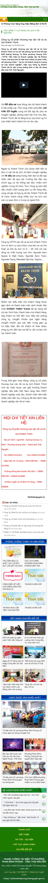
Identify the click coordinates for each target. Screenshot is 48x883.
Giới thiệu (24, 834)
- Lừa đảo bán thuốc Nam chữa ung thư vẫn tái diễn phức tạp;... (22, 811)
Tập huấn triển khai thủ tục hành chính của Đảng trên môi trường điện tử (13, 688)
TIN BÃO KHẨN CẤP (33, 584)
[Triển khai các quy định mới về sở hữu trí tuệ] (35, 652)
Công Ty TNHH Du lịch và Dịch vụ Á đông (20, 512)
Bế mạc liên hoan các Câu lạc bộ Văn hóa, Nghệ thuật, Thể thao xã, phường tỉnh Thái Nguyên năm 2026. (12, 758)
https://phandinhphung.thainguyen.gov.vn (24, 878)
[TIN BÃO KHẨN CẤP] (35, 575)
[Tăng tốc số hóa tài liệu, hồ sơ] (35, 675)
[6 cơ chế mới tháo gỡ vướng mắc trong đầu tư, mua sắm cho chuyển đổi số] (35, 628)
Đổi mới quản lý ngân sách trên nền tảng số (12, 638)
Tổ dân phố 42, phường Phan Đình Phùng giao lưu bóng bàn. (13, 779)
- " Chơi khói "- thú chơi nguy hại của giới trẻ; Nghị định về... (20, 804)
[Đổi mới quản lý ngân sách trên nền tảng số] (13, 628)
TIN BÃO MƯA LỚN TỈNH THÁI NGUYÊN (11, 608)
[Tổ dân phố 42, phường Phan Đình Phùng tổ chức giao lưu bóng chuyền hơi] (24, 714)
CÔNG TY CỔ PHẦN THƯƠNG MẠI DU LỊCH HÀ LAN (24, 532)
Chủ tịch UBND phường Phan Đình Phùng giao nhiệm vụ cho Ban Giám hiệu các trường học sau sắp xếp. (35, 782)
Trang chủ (24, 829)
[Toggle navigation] (45, 19)
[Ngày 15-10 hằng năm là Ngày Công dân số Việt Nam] (13, 652)
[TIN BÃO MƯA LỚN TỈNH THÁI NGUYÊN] (13, 598)
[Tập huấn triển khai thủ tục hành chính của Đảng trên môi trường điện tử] (13, 675)
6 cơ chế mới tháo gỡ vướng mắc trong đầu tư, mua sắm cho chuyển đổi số (34, 641)
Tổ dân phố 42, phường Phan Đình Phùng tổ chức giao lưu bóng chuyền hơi (22, 731)
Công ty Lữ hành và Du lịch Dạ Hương (19, 519)
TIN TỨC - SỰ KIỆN (24, 839)
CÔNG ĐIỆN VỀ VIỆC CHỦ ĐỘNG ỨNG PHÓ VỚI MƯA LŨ (12, 586)
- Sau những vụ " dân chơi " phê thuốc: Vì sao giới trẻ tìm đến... (21, 818)
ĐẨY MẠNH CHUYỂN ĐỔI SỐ (24, 618)
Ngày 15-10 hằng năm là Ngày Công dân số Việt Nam (13, 663)
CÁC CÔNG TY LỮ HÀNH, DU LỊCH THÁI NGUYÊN (22, 31)
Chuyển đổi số (24, 849)
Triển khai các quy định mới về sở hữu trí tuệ (35, 662)
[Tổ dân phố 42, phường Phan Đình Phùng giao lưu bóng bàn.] (13, 768)
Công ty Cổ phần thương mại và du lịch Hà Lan (22, 506)
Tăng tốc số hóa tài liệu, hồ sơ (33, 685)
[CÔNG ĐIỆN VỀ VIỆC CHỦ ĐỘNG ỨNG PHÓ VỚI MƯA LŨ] (13, 575)
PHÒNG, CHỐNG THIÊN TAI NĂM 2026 (25, 541)
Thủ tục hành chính (24, 844)
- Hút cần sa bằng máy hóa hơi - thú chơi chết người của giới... (21, 796)
